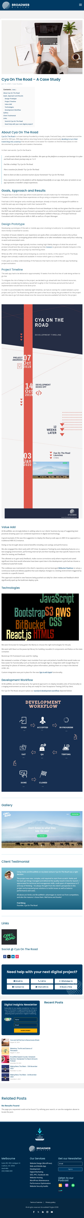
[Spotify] (74, 1185)
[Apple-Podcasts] (68, 1185)
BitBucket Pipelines (65, 568)
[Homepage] (42, 847)
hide (13, 90)
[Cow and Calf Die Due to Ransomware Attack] (5, 1043)
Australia (5, 1168)
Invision (49, 247)
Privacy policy (50, 1202)
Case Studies (17, 84)
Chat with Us (43, 987)
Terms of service (36, 1202)
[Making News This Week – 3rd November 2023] (5, 1077)
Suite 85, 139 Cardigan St (11, 1163)
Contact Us (19, 987)
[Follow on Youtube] (52, 1212)
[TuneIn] (61, 1190)
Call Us (43, 981)
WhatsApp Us (67, 981)
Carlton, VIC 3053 (8, 1166)
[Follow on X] (9, 956)
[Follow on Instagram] (17, 956)
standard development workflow (46, 691)
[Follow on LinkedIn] (13, 956)
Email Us (19, 981)
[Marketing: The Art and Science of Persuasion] (5, 1051)
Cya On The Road (8, 136)
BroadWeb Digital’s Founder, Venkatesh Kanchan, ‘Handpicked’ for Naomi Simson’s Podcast (23, 1059)
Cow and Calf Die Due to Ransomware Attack (24, 1040)
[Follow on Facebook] (4, 956)
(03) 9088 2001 (7, 1171)
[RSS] (61, 1185)
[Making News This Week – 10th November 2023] (5, 1069)
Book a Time (67, 987)
